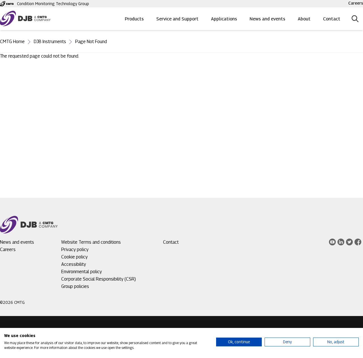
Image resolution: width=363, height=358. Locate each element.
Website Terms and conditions (91, 242)
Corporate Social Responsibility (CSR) (98, 279)
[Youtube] (332, 242)
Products (134, 19)
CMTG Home (12, 41)
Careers (355, 3)
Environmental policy (81, 271)
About (304, 19)
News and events (267, 19)
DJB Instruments (50, 41)
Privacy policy (74, 249)
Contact (331, 19)
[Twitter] (349, 242)
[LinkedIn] (340, 242)
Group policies (75, 286)
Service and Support (177, 19)
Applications (224, 19)
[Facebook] (357, 242)
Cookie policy (74, 257)
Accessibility (73, 264)
